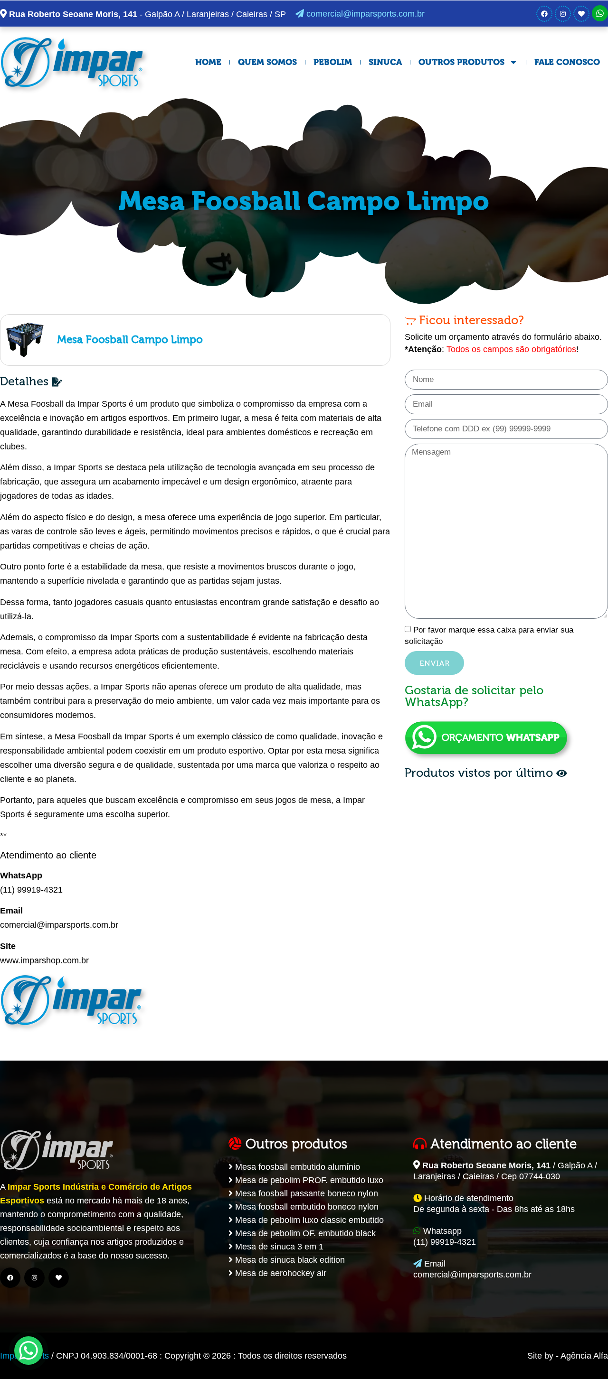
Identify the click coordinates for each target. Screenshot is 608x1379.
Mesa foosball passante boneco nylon (305, 1193)
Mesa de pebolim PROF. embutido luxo (308, 1180)
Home (208, 62)
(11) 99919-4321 (31, 889)
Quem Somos (267, 62)
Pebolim (333, 62)
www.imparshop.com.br (44, 960)
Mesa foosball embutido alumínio (296, 1167)
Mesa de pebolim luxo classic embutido (308, 1220)
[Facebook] (544, 14)
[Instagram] (563, 14)
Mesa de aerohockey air (279, 1273)
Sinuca (385, 62)
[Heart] (581, 14)
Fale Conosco (567, 62)
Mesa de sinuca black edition (289, 1260)
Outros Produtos (461, 62)
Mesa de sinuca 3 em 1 (278, 1246)
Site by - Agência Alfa (567, 1355)
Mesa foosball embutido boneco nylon (306, 1206)
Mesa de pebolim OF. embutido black (304, 1233)
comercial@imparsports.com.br (364, 14)
